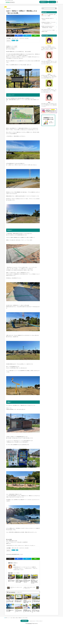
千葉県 (13, 38)
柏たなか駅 (26, 38)
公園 (17, 40)
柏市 (15, 38)
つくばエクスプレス (21, 38)
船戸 (17, 38)
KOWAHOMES (24, 620)
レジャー (14, 40)
